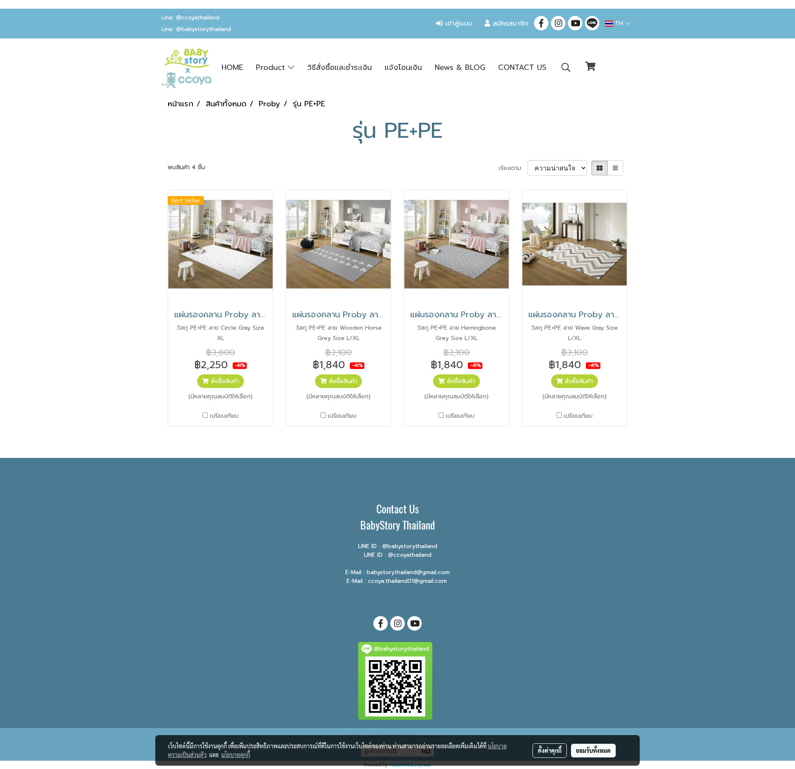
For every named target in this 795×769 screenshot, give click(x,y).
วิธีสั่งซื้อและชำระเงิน (339, 67)
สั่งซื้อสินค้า (224, 381)
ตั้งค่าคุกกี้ (549, 750)
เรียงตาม (513, 168)
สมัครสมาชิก (509, 24)
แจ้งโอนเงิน (403, 67)
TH (619, 23)
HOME (232, 67)
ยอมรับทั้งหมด (593, 750)
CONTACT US (522, 67)
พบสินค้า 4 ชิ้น (186, 167)
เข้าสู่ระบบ (457, 24)
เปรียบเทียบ (224, 416)
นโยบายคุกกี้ (235, 754)
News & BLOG (460, 67)
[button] (566, 67)
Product (272, 67)
